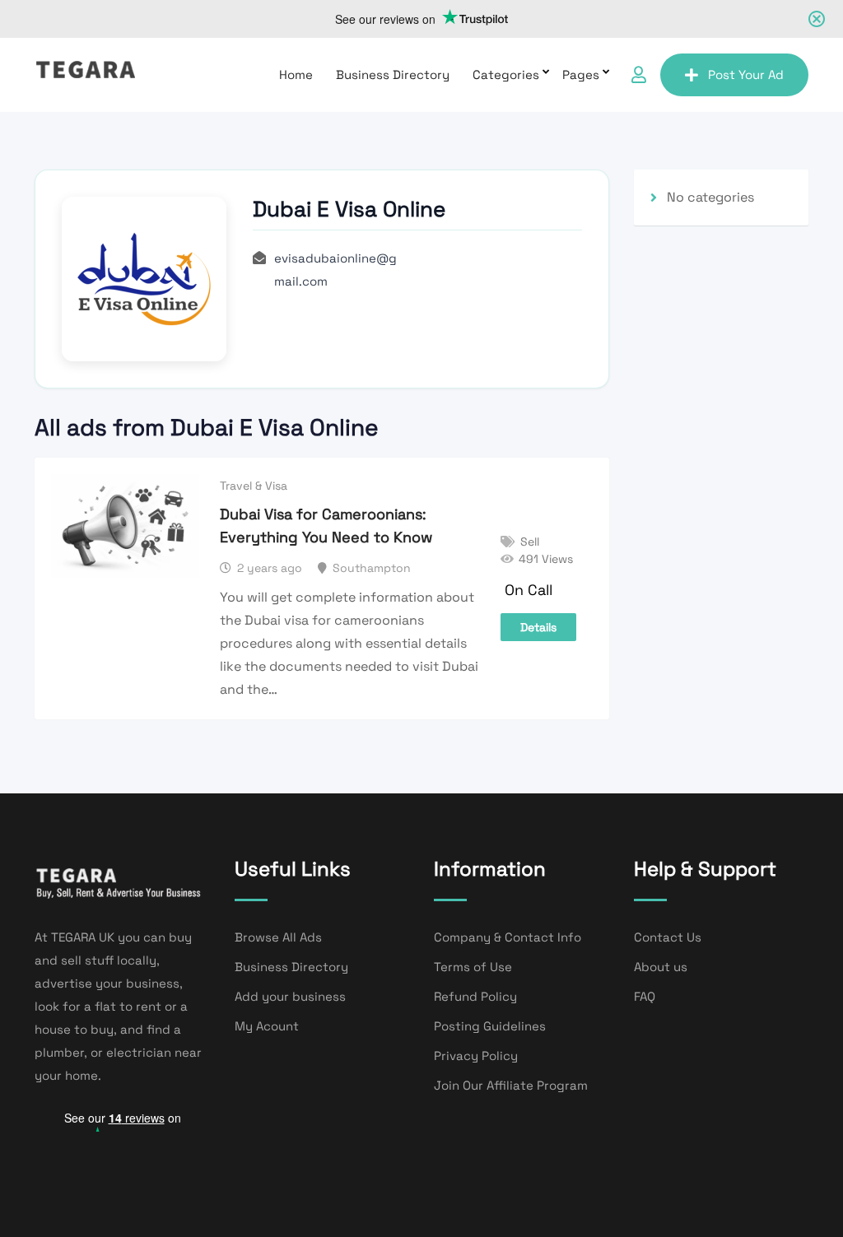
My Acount (267, 1026)
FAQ (644, 996)
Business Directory (392, 74)
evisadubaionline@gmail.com (335, 269)
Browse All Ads (278, 937)
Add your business (290, 996)
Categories (506, 74)
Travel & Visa (253, 485)
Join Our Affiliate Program (511, 1085)
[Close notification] (817, 19)
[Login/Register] (638, 75)
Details (538, 627)
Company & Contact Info (507, 937)
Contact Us (667, 937)
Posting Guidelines (490, 1026)
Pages (580, 74)
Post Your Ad (746, 74)
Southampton (372, 567)
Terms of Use (473, 966)
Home (296, 74)
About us (660, 966)
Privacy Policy (476, 1055)
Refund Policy (475, 996)
